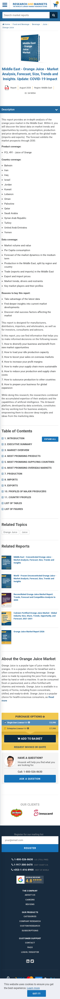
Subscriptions (30, 930)
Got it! (36, 993)
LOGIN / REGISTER (30, 952)
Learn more (33, 988)
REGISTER (30, 848)
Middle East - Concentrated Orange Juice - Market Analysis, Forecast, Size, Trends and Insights (34, 560)
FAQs (30, 947)
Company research (30, 921)
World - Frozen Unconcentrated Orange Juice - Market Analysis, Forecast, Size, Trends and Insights (35, 578)
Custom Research (30, 926)
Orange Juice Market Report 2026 (29, 631)
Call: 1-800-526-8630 (30, 771)
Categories (30, 916)
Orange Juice (10, 532)
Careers (30, 899)
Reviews (30, 904)
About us (30, 895)
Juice (25, 532)
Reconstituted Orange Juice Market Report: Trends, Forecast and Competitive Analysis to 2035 (34, 597)
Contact (30, 942)
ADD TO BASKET (29, 738)
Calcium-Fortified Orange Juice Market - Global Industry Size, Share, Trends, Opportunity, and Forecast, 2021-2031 (35, 616)
